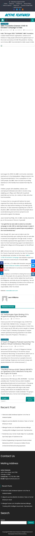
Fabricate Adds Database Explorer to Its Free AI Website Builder (16, 416)
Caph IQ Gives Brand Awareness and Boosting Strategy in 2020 (6, 398)
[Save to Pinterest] (1, 269)
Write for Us (16, 5)
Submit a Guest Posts (26, 5)
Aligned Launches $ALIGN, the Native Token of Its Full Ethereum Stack (17, 422)
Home (5, 3)
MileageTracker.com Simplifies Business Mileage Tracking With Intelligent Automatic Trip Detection (17, 429)
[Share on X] (1, 266)
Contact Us (19, 3)
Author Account (18, 7)
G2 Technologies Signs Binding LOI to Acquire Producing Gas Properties (15, 315)
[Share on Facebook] (1, 263)
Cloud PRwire (4, 24)
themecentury (23, 534)
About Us (11, 3)
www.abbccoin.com (12, 290)
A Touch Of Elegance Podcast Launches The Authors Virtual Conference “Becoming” (17, 343)
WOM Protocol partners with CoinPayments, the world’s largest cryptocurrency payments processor (30, 398)
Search (3, 520)
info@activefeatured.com (12, 479)
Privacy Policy (27, 3)
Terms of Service (7, 5)
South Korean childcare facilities (10, 266)
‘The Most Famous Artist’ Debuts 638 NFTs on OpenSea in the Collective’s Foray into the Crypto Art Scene (16, 371)
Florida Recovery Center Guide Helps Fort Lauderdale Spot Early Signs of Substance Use (17, 435)
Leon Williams (18, 30)
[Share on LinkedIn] (1, 273)
